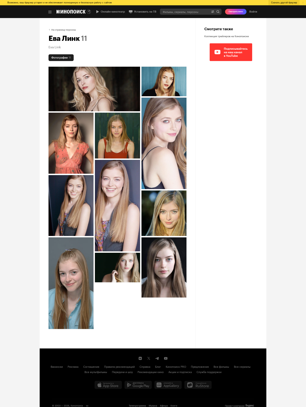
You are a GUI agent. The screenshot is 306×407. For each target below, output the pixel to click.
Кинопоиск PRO (176, 366)
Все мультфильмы (95, 372)
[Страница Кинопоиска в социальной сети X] (149, 358)
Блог (158, 366)
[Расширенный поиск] (212, 12)
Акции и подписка (180, 372)
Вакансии (57, 366)
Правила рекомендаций (119, 366)
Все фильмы (221, 366)
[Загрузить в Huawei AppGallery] (168, 385)
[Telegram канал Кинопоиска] (157, 358)
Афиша (164, 405)
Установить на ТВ (145, 11)
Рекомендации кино (151, 372)
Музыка (153, 405)
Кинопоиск (77, 405)
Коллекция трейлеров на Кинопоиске (226, 36)
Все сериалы (242, 366)
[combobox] (184, 12)
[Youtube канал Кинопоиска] (166, 358)
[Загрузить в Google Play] (138, 385)
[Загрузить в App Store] (108, 385)
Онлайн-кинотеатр (113, 11)
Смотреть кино (236, 11)
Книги (174, 405)
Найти (218, 12)
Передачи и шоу (122, 372)
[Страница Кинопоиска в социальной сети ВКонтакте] (140, 358)
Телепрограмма (137, 405)
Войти (253, 11)
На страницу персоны (63, 29)
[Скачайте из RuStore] (198, 385)
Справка (145, 366)
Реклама (73, 366)
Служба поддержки (209, 372)
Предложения (200, 366)
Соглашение (91, 366)
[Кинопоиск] (71, 11)
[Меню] (50, 12)
